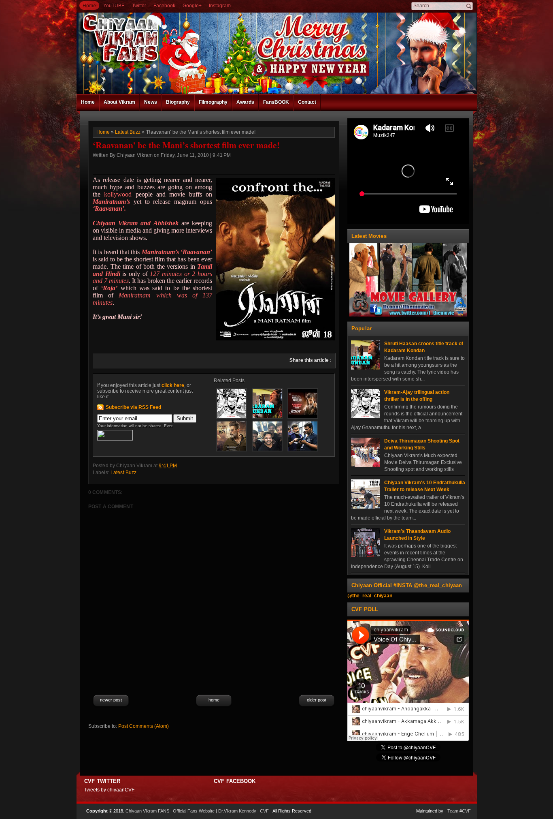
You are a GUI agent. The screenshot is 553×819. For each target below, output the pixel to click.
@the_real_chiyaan (369, 596)
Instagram (220, 6)
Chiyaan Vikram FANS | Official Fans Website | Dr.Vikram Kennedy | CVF (197, 810)
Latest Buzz (127, 132)
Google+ (192, 6)
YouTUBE (114, 6)
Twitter (139, 6)
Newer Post (111, 699)
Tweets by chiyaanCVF (109, 790)
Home (89, 6)
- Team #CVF (458, 810)
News (150, 102)
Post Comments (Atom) (143, 726)
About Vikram (119, 102)
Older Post (316, 699)
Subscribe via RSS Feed (133, 407)
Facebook (164, 6)
